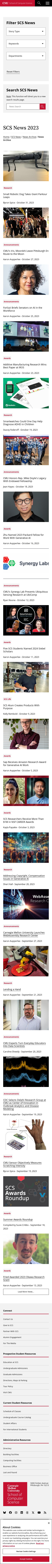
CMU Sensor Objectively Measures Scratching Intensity (22, 1164)
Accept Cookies (26, 1559)
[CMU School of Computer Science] (17, 3)
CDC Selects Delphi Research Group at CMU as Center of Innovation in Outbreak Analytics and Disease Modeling (24, 1104)
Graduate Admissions (12, 1374)
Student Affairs (10, 1423)
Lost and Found (10, 1472)
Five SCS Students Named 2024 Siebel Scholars (24, 650)
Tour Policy (8, 1386)
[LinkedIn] (22, 1512)
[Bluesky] (4, 1512)
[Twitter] (33, 1512)
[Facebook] (10, 1512)
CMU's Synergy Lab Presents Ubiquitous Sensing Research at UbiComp (25, 593)
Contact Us (8, 1319)
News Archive (29, 136)
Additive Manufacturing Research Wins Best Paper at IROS (25, 366)
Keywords (14, 43)
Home (6, 136)
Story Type (14, 31)
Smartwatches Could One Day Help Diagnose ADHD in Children (22, 423)
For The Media (9, 1343)
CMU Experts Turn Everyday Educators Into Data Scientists (24, 1044)
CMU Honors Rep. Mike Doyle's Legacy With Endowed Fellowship (24, 480)
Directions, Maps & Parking (15, 1380)
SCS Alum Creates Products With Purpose (21, 707)
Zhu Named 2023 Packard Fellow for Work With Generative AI (23, 536)
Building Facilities (11, 1454)
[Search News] (43, 107)
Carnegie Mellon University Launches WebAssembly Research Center (24, 934)
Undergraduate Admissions (15, 1368)
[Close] (49, 1523)
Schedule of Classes (12, 1411)
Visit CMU (7, 1392)
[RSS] (45, 1512)
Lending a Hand (12, 989)
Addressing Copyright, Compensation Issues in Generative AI (24, 877)
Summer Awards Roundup (18, 1219)
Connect (7, 1310)
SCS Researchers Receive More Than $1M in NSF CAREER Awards (23, 820)
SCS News (16, 136)
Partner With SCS (10, 1331)
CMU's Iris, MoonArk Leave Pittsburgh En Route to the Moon (26, 252)
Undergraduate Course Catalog (17, 1417)
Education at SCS (10, 1362)
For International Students (15, 1429)
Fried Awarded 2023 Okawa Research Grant (24, 1278)
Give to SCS (8, 1325)
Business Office (10, 1466)
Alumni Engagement (12, 1337)
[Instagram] (16, 1512)
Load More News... (26, 1291)
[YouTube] (39, 1512)
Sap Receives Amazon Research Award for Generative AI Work (24, 763)
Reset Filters (13, 71)
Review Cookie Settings (26, 1551)
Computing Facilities (12, 1460)
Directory (7, 1448)
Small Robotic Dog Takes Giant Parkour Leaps (25, 195)
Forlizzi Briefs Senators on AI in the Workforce (22, 309)
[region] (26, 1541)
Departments (15, 55)
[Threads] (27, 1512)
